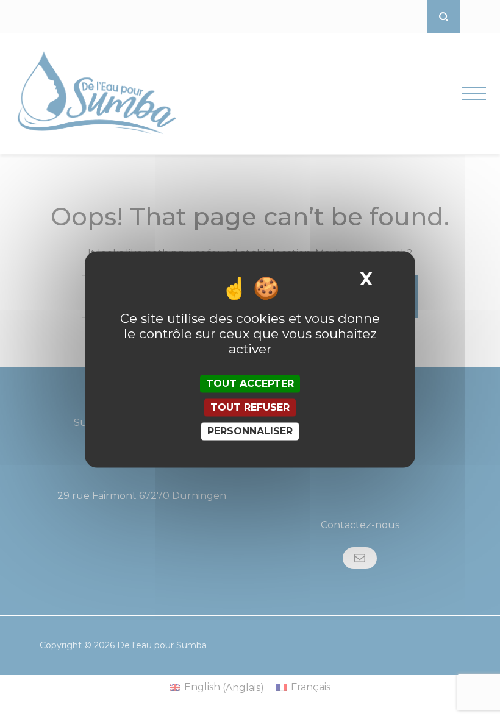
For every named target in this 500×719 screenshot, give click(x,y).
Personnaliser (250, 431)
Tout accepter (250, 383)
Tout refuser (250, 407)
